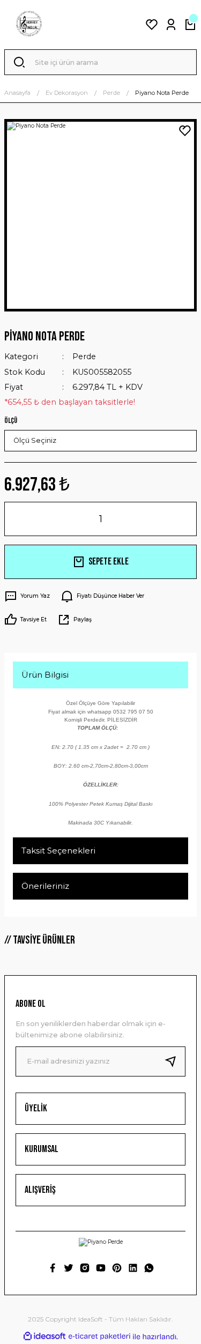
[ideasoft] (44, 1336)
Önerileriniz (45, 886)
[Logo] (29, 25)
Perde (84, 356)
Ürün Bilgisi (45, 675)
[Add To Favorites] (184, 130)
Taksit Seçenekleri (58, 850)
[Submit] (174, 1061)
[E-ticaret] (99, 1337)
